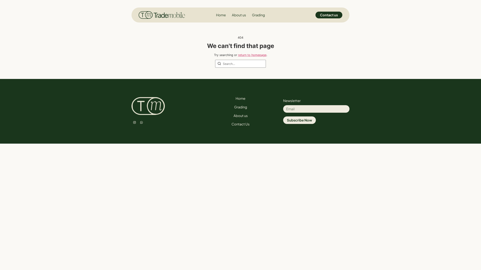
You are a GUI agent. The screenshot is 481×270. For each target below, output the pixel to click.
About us (241, 115)
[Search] (219, 64)
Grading (240, 107)
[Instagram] (135, 122)
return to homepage (252, 55)
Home (240, 98)
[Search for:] (240, 64)
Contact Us (240, 124)
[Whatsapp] (141, 122)
